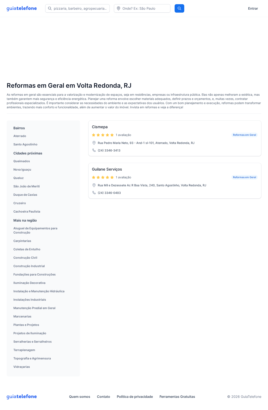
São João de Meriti (26, 186)
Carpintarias (22, 241)
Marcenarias (22, 316)
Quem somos (79, 396)
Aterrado (19, 136)
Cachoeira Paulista (26, 211)
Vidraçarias (21, 366)
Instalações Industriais (29, 299)
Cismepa (100, 127)
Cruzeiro (19, 203)
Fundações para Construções (34, 274)
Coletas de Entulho (26, 249)
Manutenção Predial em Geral (34, 308)
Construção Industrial (29, 266)
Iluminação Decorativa (29, 283)
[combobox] (142, 8)
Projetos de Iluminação (29, 333)
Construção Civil (25, 257)
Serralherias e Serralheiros (32, 341)
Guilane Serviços (107, 169)
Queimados (21, 161)
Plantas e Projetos (26, 324)
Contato (103, 396)
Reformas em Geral (244, 134)
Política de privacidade (135, 396)
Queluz (18, 178)
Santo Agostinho (25, 144)
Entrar (253, 8)
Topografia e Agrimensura (32, 358)
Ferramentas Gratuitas (177, 396)
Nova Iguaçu (22, 169)
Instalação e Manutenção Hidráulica (38, 291)
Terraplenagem (24, 350)
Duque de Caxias (25, 194)
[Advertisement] (132, 49)
